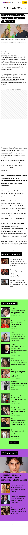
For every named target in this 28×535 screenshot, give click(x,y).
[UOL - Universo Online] (12, 2)
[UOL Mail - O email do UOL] (19, 2)
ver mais (13, 442)
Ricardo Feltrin (5, 51)
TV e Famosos (14, 8)
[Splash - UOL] (7, 2)
